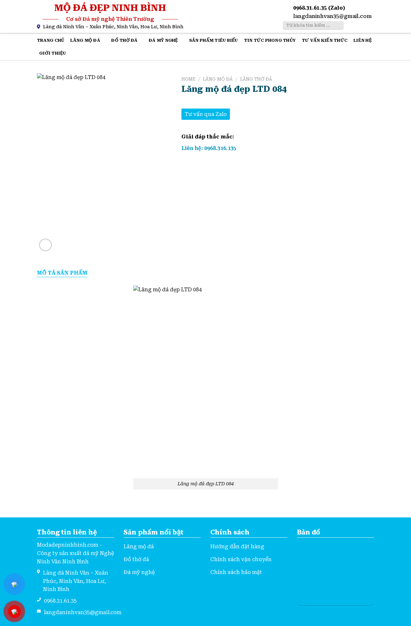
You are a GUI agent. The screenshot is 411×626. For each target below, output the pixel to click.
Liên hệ (363, 40)
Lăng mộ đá (85, 40)
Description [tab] (62, 273)
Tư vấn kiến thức (324, 40)
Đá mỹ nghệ (163, 40)
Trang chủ (50, 40)
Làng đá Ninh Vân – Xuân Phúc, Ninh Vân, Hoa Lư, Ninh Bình (113, 26)
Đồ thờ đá (124, 40)
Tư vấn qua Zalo (206, 114)
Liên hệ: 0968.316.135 (208, 148)
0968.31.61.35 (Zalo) (319, 8)
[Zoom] (45, 245)
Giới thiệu (52, 53)
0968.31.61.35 (60, 601)
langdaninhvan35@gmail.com (332, 16)
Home (188, 79)
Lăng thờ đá (256, 79)
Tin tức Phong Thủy (270, 40)
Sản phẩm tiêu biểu (213, 40)
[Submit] (338, 25)
